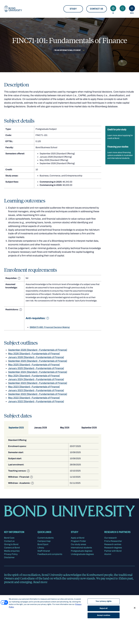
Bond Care (9, 538)
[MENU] (132, 8)
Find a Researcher (113, 541)
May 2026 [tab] (64, 427)
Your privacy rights (103, 601)
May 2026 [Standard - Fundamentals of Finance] (34, 353)
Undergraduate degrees (82, 554)
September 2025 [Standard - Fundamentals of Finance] (37, 361)
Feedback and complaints (49, 554)
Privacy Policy (11, 554)
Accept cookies (103, 615)
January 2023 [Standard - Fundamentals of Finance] (36, 390)
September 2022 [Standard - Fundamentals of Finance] (37, 394)
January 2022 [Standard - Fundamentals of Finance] (36, 401)
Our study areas (78, 544)
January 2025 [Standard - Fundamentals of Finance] (36, 368)
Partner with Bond (112, 551)
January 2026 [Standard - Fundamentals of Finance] (36, 357)
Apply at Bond (77, 538)
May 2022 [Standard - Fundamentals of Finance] (34, 397)
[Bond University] (13, 8)
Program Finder (78, 541)
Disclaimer (9, 557)
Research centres (112, 544)
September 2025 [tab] (16, 427)
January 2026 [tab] (40, 427)
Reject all (103, 608)
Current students (45, 538)
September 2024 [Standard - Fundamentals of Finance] (37, 372)
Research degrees (113, 547)
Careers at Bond (12, 547)
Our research (110, 538)
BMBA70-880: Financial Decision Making (50, 327)
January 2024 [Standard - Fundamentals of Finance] (36, 379)
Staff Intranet (43, 551)
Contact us (96, 8)
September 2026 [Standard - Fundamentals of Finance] (37, 350)
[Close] (135, 608)
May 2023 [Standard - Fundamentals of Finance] (34, 386)
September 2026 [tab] (89, 427)
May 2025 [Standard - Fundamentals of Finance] (34, 364)
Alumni (107, 554)
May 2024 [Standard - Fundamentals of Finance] (34, 375)
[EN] (113, 8)
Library (40, 547)
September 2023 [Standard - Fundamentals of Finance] (37, 383)
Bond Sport (42, 544)
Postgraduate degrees (81, 551)
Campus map (43, 541)
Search (123, 8)
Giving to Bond (11, 544)
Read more (40, 582)
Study (73, 8)
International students (81, 547)
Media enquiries (12, 551)
